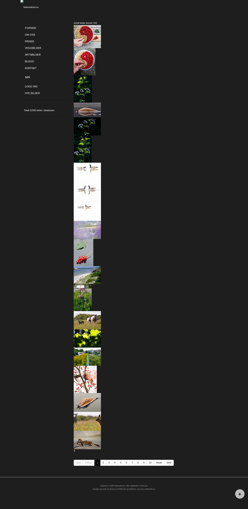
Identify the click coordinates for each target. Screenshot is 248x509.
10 (150, 462)
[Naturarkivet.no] (35, 7)
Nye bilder (32, 93)
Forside (30, 28)
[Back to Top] (240, 494)
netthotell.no (149, 489)
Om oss (30, 34)
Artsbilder (33, 54)
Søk (27, 77)
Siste (168, 462)
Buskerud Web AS (118, 489)
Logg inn (31, 86)
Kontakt (31, 68)
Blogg (29, 61)
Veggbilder (33, 47)
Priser (29, 41)
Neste (159, 462)
